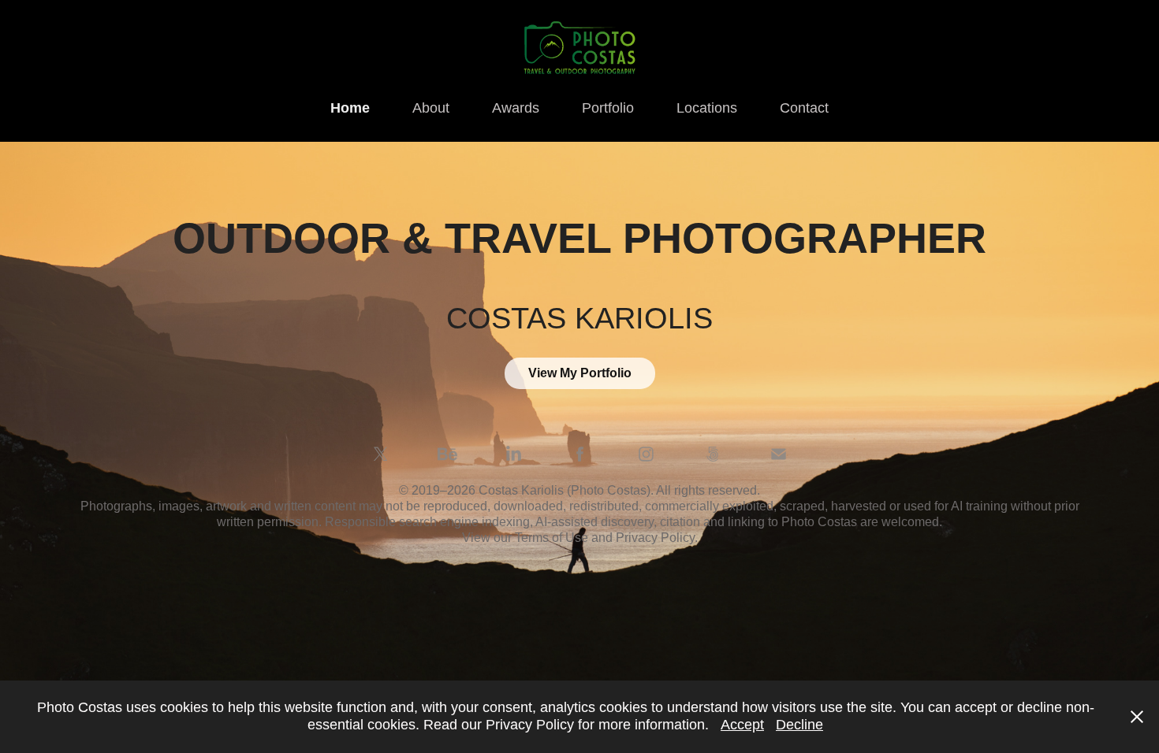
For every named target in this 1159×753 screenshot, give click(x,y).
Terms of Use (553, 537)
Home (350, 108)
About (430, 108)
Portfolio (608, 108)
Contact (804, 108)
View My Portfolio (580, 373)
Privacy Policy (655, 537)
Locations (706, 108)
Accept (742, 725)
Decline (799, 725)
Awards (515, 108)
